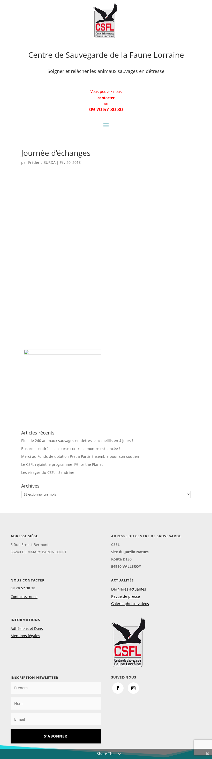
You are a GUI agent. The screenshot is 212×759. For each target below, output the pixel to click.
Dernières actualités (128, 589)
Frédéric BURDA (42, 162)
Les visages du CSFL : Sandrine (47, 472)
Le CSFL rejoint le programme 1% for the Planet (62, 464)
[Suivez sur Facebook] (118, 688)
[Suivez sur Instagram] (133, 688)
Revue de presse (125, 596)
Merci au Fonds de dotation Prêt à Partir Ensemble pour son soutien (80, 456)
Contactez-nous (24, 596)
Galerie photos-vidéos (130, 603)
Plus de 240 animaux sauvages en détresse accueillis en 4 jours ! (77, 440)
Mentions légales (25, 635)
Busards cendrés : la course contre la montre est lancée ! (70, 448)
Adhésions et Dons (27, 628)
